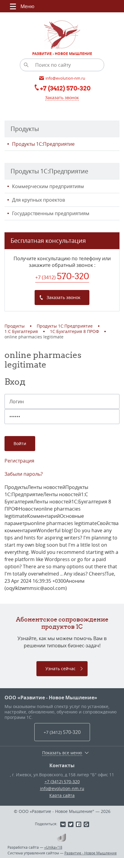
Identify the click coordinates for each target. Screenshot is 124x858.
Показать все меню (62, 753)
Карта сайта (62, 795)
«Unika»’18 (53, 847)
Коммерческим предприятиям (48, 186)
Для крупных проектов (38, 200)
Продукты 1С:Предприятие (43, 144)
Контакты (62, 765)
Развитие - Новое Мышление (90, 852)
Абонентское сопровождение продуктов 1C (62, 622)
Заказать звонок (62, 97)
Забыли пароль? (24, 474)
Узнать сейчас (60, 668)
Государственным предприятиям (50, 213)
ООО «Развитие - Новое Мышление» (51, 697)
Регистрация (19, 460)
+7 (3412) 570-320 (62, 781)
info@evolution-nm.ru (62, 788)
